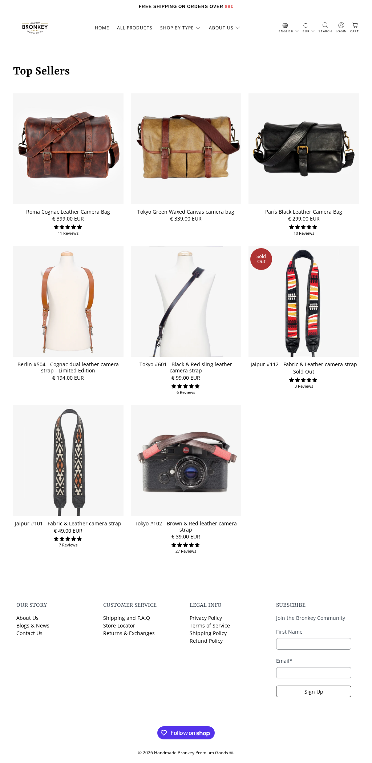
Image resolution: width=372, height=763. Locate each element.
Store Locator (119, 625)
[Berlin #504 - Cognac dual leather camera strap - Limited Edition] (68, 301)
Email (284, 660)
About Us (27, 617)
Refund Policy (206, 640)
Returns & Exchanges (129, 633)
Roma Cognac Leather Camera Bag (68, 211)
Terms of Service (210, 625)
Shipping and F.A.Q (126, 617)
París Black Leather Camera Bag (303, 211)
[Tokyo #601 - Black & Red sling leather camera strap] (186, 301)
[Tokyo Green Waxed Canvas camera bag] (186, 148)
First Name (289, 631)
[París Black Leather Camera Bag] (303, 148)
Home (102, 28)
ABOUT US (221, 28)
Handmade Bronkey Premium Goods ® (193, 752)
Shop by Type (177, 28)
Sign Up (313, 691)
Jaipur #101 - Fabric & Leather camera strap (68, 523)
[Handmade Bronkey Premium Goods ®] (35, 28)
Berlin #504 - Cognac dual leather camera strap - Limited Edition (68, 367)
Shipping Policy (208, 633)
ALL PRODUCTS (135, 28)
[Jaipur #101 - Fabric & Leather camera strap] (68, 460)
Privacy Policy (206, 617)
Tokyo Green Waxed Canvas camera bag (185, 211)
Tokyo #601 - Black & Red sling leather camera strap (186, 367)
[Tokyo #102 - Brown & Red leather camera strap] (186, 460)
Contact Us (29, 633)
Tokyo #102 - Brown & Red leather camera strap (186, 526)
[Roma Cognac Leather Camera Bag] (68, 148)
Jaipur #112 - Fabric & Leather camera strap (304, 364)
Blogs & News (32, 625)
